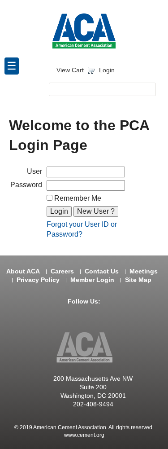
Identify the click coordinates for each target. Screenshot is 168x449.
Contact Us (102, 271)
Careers (62, 271)
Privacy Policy (38, 280)
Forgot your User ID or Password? (82, 229)
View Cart (70, 70)
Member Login (92, 280)
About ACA (23, 271)
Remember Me (76, 198)
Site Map (138, 280)
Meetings (143, 271)
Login (107, 70)
